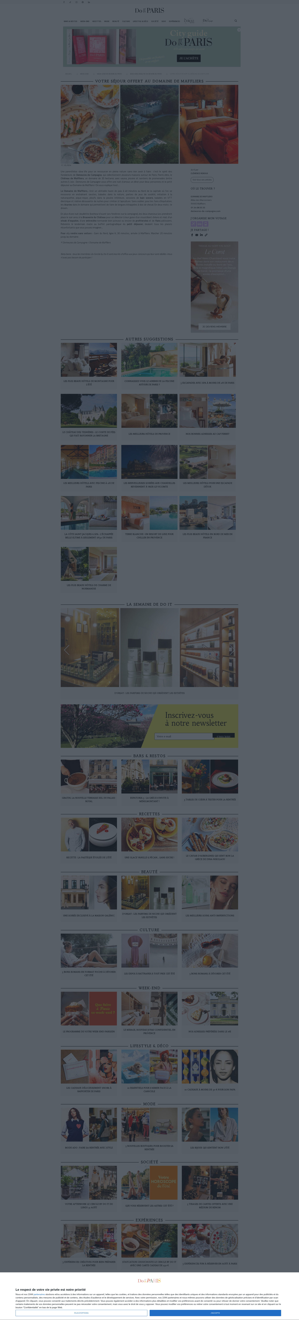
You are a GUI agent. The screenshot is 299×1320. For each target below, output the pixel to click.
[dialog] (149, 1296)
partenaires (39, 1294)
